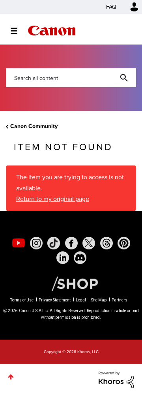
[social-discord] (80, 257)
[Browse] (18, 31)
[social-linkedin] (62, 257)
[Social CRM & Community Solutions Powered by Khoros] (116, 379)
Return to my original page (52, 198)
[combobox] (71, 77)
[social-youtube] (18, 243)
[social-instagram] (36, 243)
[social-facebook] (71, 243)
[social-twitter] (88, 243)
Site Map (98, 300)
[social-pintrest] (124, 243)
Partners (119, 300)
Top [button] (11, 377)
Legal (81, 300)
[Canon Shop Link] (71, 282)
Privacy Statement (55, 300)
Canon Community (51, 30)
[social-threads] (106, 243)
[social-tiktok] (53, 243)
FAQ (111, 7)
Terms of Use (22, 300)
